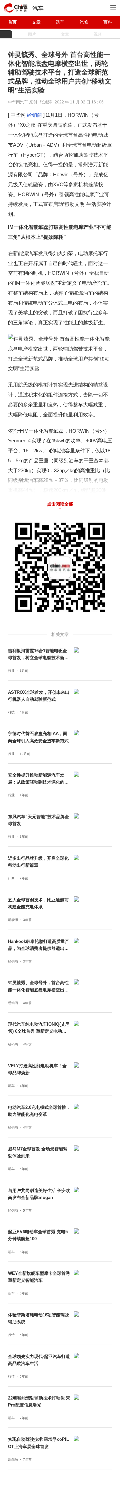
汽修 (84, 22)
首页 (12, 22)
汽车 (38, 8)
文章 (36, 22)
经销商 (34, 115)
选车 (60, 22)
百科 (107, 22)
